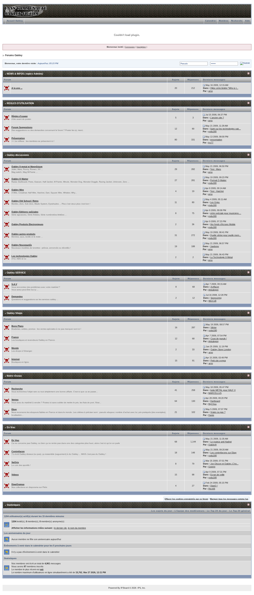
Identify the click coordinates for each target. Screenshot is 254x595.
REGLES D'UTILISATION (20, 103)
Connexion (130, 47)
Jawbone (214, 246)
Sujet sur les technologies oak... (225, 129)
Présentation (18, 138)
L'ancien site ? (217, 117)
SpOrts (15, 462)
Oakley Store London (221, 349)
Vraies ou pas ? (217, 412)
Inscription (141, 47)
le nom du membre (77, 528)
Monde (15, 348)
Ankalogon (213, 290)
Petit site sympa (218, 360)
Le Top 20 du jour (217, 511)
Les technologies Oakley (24, 256)
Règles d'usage (20, 116)
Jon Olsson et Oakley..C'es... (224, 464)
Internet (16, 359)
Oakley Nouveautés (22, 245)
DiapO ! (214, 486)
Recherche (237, 21)
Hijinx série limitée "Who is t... (224, 88)
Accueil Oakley (15, 21)
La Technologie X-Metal (221, 257)
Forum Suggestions (22, 127)
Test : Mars (215, 169)
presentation (216, 139)
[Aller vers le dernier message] (204, 85)
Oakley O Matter (20, 179)
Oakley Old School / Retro (25, 201)
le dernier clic (60, 528)
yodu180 (212, 131)
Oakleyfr (212, 444)
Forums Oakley (13, 55)
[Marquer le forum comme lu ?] (6, 88)
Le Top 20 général (239, 511)
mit (41, 569)
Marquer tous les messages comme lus (229, 499)
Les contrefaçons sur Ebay (223, 452)
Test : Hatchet (217, 191)
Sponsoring (216, 298)
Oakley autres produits (23, 234)
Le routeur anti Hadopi (221, 441)
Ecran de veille (217, 474)
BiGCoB (212, 301)
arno (210, 91)
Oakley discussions (18, 155)
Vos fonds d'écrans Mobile (222, 224)
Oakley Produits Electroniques (27, 224)
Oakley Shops (14, 313)
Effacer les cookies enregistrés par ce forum (186, 499)
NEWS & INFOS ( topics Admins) (25, 73)
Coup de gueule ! (219, 338)
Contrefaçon (18, 451)
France (15, 337)
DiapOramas (18, 484)
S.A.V (14, 284)
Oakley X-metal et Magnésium (27, 166)
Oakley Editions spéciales (25, 212)
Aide (247, 21)
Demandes (17, 296)
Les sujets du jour (161, 511)
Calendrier (210, 21)
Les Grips (215, 202)
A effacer (215, 287)
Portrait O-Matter (218, 180)
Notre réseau (14, 375)
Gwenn (211, 466)
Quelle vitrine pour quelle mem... (225, 235)
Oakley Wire (18, 190)
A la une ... (17, 88)
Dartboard (215, 401)
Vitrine (213, 327)
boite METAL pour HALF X (223, 390)
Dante (211, 415)
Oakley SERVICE (16, 272)
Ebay (14, 409)
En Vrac (11, 427)
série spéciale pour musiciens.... (225, 213)
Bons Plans (17, 326)
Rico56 (211, 489)
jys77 (210, 142)
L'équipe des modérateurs (190, 511)
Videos (15, 474)
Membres (224, 21)
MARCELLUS (214, 393)
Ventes (15, 399)
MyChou (212, 404)
